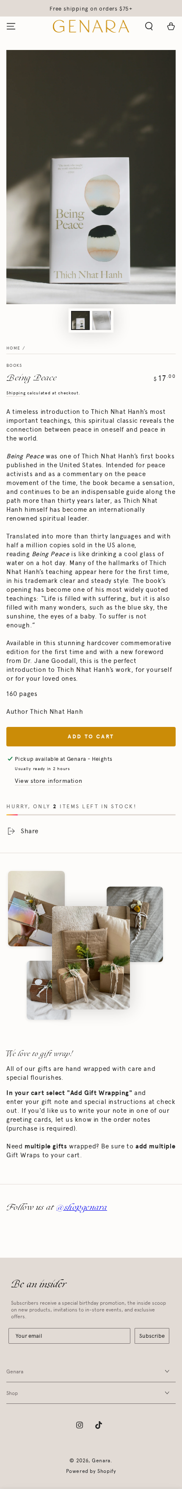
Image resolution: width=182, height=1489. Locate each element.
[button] (149, 26)
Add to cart (91, 736)
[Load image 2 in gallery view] (101, 320)
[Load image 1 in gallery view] (80, 320)
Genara (101, 1461)
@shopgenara (81, 1207)
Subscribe (152, 1336)
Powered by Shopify (91, 1471)
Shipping (16, 393)
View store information (48, 781)
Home (13, 348)
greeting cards (28, 1119)
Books (14, 365)
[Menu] (11, 26)
